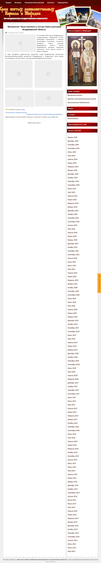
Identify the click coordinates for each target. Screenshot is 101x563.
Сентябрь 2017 (73, 394)
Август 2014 (72, 496)
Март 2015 (72, 478)
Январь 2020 (72, 317)
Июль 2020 (72, 299)
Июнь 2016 (72, 434)
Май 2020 (71, 306)
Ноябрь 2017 (72, 387)
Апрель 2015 (72, 474)
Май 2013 (71, 551)
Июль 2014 (72, 500)
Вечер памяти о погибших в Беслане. (16, 112)
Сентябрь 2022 (73, 222)
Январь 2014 (72, 522)
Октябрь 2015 (73, 456)
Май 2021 (71, 269)
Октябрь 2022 (73, 218)
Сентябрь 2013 (73, 537)
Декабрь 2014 (73, 485)
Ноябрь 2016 (72, 423)
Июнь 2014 (72, 504)
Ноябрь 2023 (72, 178)
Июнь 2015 (72, 467)
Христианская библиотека (78, 103)
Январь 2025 (72, 137)
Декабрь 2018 (73, 354)
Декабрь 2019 (73, 321)
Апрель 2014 (72, 511)
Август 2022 (72, 225)
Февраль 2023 (73, 203)
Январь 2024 (72, 170)
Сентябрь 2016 (73, 431)
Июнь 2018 (72, 368)
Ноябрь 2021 (72, 247)
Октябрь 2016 (73, 427)
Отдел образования (50, 561)
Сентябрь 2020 (73, 295)
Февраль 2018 (73, 379)
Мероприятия (63, 3)
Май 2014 (71, 507)
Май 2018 (71, 372)
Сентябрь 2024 (73, 148)
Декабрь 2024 (73, 141)
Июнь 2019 (72, 335)
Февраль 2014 (73, 518)
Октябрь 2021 (73, 251)
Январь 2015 (72, 482)
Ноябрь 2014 (72, 489)
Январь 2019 (72, 350)
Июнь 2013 (72, 548)
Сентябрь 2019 (73, 332)
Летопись (17, 3)
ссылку (49, 117)
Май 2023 (71, 192)
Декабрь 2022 (73, 211)
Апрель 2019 (72, 343)
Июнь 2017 (72, 401)
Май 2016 (71, 438)
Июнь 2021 (72, 266)
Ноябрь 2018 (72, 357)
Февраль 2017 (73, 416)
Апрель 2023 (72, 196)
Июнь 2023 (72, 189)
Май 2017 (71, 405)
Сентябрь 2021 (73, 255)
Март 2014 (72, 515)
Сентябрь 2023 (73, 185)
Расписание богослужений (34, 3)
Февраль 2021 (73, 280)
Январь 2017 (72, 420)
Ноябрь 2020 (72, 288)
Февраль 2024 (73, 167)
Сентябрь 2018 (73, 365)
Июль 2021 (72, 262)
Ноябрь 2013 (72, 529)
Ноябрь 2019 (72, 324)
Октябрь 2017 (73, 390)
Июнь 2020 (72, 302)
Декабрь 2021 (73, 244)
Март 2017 (72, 412)
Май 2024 (71, 156)
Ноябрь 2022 (72, 214)
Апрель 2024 (72, 159)
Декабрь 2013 (73, 526)
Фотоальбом (73, 119)
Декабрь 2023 (73, 174)
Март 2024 (72, 163)
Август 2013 (72, 540)
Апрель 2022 (72, 233)
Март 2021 (72, 277)
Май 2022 (71, 229)
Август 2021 (72, 258)
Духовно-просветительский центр (82, 99)
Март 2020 (72, 313)
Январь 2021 (72, 284)
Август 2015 (72, 460)
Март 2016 (72, 445)
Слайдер (23, 109)
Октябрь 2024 (73, 145)
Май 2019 (71, 339)
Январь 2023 (72, 207)
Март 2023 (72, 200)
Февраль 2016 (73, 449)
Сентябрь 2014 (73, 493)
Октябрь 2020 (73, 291)
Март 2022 (72, 236)
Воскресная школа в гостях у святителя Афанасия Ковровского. (44, 114)
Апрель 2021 (72, 273)
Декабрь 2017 (73, 383)
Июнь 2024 (72, 152)
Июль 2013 (72, 544)
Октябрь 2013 (73, 533)
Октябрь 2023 (73, 181)
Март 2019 (72, 346)
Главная (8, 3)
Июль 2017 (72, 398)
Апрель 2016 (72, 441)
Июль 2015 (72, 463)
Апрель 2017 (72, 409)
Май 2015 (71, 471)
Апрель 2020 (72, 310)
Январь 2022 (72, 240)
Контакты (50, 3)
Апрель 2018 (72, 376)
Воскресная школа (75, 95)
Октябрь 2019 (73, 328)
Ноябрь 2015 (72, 452)
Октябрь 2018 (73, 361)
